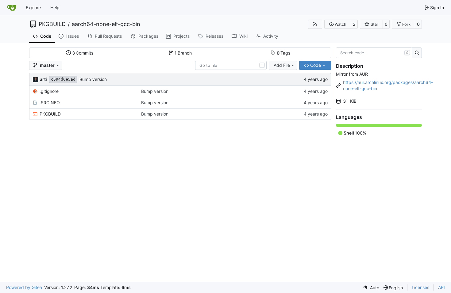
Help (55, 7)
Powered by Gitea (24, 287)
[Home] (11, 7)
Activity (270, 36)
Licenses (420, 287)
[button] (337, 24)
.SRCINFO (50, 102)
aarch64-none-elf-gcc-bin (106, 24)
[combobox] (231, 65)
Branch (183, 52)
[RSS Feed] (315, 24)
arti (43, 79)
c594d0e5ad (63, 79)
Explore (33, 7)
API (441, 287)
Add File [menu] (282, 65)
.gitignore (49, 91)
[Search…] (417, 53)
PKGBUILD (52, 24)
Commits (83, 52)
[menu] (371, 287)
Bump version (93, 79)
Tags (284, 52)
